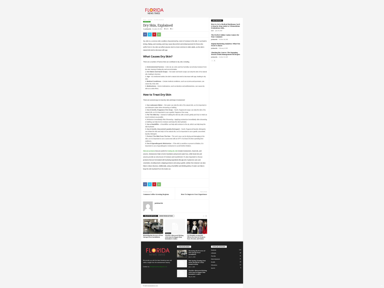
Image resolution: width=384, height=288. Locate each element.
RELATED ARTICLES (150, 216)
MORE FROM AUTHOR (166, 216)
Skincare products (149, 151)
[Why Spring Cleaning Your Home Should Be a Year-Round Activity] (182, 263)
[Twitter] (150, 34)
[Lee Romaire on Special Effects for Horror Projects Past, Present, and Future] (197, 226)
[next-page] (206, 216)
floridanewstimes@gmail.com (158, 266)
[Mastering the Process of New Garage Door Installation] (153, 226)
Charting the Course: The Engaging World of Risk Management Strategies (225, 53)
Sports (213, 268)
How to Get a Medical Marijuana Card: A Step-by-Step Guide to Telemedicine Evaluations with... (225, 26)
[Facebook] (145, 34)
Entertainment (215, 259)
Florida (213, 256)
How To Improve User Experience (194, 194)
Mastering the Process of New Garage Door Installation (196, 252)
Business (146, 233)
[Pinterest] (154, 34)
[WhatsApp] (159, 34)
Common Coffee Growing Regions (156, 194)
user (212, 30)
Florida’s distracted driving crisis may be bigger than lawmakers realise (174, 237)
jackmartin (148, 29)
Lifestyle (150, 19)
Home (144, 19)
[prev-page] (204, 216)
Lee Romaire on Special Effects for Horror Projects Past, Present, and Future (196, 237)
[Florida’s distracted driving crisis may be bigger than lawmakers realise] (175, 226)
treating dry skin (172, 151)
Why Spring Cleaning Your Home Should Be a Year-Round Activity (197, 262)
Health (213, 262)
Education (214, 265)
